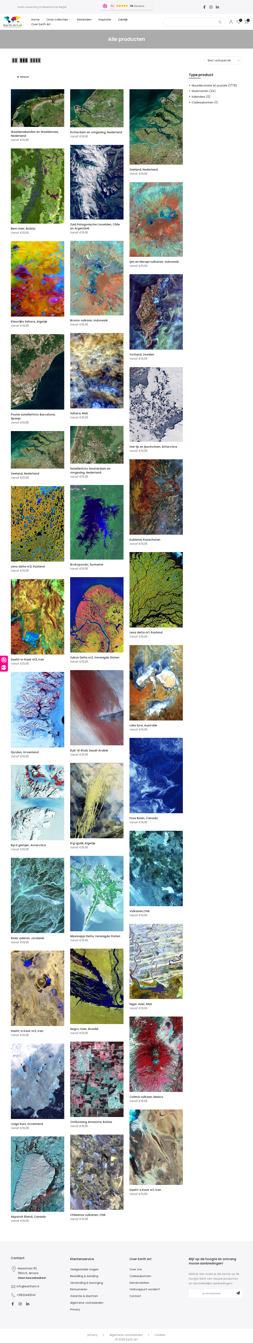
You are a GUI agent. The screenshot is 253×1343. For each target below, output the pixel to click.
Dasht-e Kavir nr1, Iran (145, 1190)
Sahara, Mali (79, 413)
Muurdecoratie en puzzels (214, 85)
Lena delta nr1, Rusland (145, 632)
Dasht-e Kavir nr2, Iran (27, 1031)
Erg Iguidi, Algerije (82, 843)
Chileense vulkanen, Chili (87, 1215)
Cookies (160, 1335)
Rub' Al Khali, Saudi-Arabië (89, 750)
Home (35, 20)
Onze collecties (57, 20)
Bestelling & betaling (84, 1276)
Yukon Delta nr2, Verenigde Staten (94, 657)
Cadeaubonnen (205, 102)
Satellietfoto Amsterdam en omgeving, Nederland (90, 471)
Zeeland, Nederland (143, 170)
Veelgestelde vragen (84, 1269)
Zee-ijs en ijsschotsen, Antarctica (153, 447)
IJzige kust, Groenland (27, 1124)
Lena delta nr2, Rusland (28, 566)
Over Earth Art (41, 24)
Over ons (135, 1269)
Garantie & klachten (84, 1296)
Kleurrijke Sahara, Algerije (29, 322)
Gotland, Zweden (141, 354)
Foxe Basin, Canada (143, 818)
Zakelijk (123, 20)
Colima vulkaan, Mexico (146, 1097)
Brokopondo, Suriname (86, 564)
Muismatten (204, 91)
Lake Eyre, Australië (143, 725)
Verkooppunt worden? (144, 1289)
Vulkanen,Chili (139, 911)
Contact (135, 1296)
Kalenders (201, 97)
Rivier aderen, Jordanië (27, 938)
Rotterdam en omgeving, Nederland (96, 132)
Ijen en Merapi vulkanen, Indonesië (154, 262)
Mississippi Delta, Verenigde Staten (95, 936)
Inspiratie (105, 20)
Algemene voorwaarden (86, 1303)
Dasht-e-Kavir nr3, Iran (27, 659)
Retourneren (78, 1289)
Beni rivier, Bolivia (23, 229)
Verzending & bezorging (86, 1283)
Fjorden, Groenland (25, 752)
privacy (93, 1335)
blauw (24, 77)
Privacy (75, 1309)
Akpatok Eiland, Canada (28, 1217)
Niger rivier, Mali (140, 1004)
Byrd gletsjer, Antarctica (28, 845)
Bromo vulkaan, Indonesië (89, 320)
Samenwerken (139, 1283)
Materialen (84, 20)
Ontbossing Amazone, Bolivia (91, 1122)
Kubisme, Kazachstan (144, 540)
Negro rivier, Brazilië (84, 1029)
